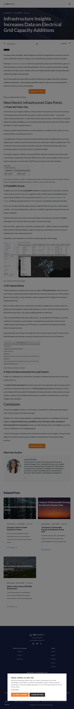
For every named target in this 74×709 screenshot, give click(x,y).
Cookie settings (37, 694)
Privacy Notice (15, 689)
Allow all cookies (20, 694)
